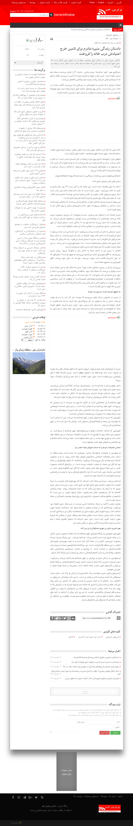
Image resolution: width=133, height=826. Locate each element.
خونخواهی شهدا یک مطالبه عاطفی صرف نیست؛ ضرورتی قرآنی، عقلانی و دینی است (30, 286)
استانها (115, 35)
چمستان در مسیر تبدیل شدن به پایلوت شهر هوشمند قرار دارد (95, 662)
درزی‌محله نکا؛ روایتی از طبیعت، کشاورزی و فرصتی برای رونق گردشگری (29, 129)
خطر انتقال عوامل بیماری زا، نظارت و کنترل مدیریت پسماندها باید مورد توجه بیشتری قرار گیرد (86, 672)
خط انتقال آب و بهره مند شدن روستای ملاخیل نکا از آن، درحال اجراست (29, 195)
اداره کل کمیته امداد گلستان (89, 637)
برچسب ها (78, 796)
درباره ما (112, 796)
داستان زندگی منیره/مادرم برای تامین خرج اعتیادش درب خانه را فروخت (90, 51)
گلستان (109, 35)
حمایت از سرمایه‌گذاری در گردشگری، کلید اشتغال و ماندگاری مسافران (29, 232)
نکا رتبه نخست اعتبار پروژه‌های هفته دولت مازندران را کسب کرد (30, 165)
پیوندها (32, 2)
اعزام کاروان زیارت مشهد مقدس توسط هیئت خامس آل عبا (29, 278)
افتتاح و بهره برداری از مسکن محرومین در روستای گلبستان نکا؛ (29, 149)
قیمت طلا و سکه (60, 2)
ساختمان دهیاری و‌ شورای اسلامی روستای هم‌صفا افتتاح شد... (85, 29)
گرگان (70, 637)
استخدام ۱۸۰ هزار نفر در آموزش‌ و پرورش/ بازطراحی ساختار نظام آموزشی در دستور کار (29, 303)
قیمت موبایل (45, 2)
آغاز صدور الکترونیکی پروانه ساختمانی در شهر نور (29, 188)
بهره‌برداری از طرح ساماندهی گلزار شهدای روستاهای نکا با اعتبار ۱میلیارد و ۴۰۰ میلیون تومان (30, 121)
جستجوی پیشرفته (19, 2)
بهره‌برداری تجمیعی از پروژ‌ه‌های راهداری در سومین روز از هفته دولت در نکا (91, 666)
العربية (110, 2)
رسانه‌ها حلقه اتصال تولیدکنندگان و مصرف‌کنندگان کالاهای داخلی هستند (30, 202)
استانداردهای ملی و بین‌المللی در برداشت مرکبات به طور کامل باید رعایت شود (29, 217)
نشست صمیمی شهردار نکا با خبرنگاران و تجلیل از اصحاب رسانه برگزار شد (31, 269)
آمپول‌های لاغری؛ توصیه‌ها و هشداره (30, 309)
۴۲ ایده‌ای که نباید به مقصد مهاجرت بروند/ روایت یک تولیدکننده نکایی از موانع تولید (29, 157)
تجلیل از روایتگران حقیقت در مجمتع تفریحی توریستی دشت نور (30, 226)
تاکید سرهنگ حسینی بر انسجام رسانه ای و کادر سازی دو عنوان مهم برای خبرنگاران (29, 250)
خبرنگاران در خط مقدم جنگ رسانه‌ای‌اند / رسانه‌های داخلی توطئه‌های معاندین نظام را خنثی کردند (29, 260)
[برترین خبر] (110, 13)
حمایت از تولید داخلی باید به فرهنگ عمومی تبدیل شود (30, 209)
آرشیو (120, 796)
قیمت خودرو (76, 2)
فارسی (118, 2)
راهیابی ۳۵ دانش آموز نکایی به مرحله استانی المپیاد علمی (29, 172)
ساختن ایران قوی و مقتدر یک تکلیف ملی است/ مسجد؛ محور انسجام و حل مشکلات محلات (30, 180)
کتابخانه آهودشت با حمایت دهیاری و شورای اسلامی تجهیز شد (30, 76)
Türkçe (92, 2)
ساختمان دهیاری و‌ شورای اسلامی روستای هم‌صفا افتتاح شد (96, 657)
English (101, 2)
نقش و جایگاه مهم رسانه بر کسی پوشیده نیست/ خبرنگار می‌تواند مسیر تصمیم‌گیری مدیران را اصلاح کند (30, 241)
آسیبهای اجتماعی (112, 637)
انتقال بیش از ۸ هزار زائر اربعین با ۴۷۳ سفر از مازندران (31, 294)
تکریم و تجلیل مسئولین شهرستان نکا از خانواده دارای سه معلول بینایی (92, 678)
